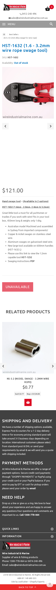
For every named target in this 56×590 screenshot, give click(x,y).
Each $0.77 (19, 394)
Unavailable (18, 287)
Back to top (26, 587)
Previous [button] (5, 126)
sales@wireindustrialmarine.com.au (29, 18)
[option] (28, 93)
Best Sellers (13, 34)
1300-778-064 (31, 515)
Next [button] (50, 126)
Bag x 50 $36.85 (33, 394)
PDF (32, 261)
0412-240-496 (29, 13)
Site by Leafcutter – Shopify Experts (28, 582)
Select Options (28, 402)
